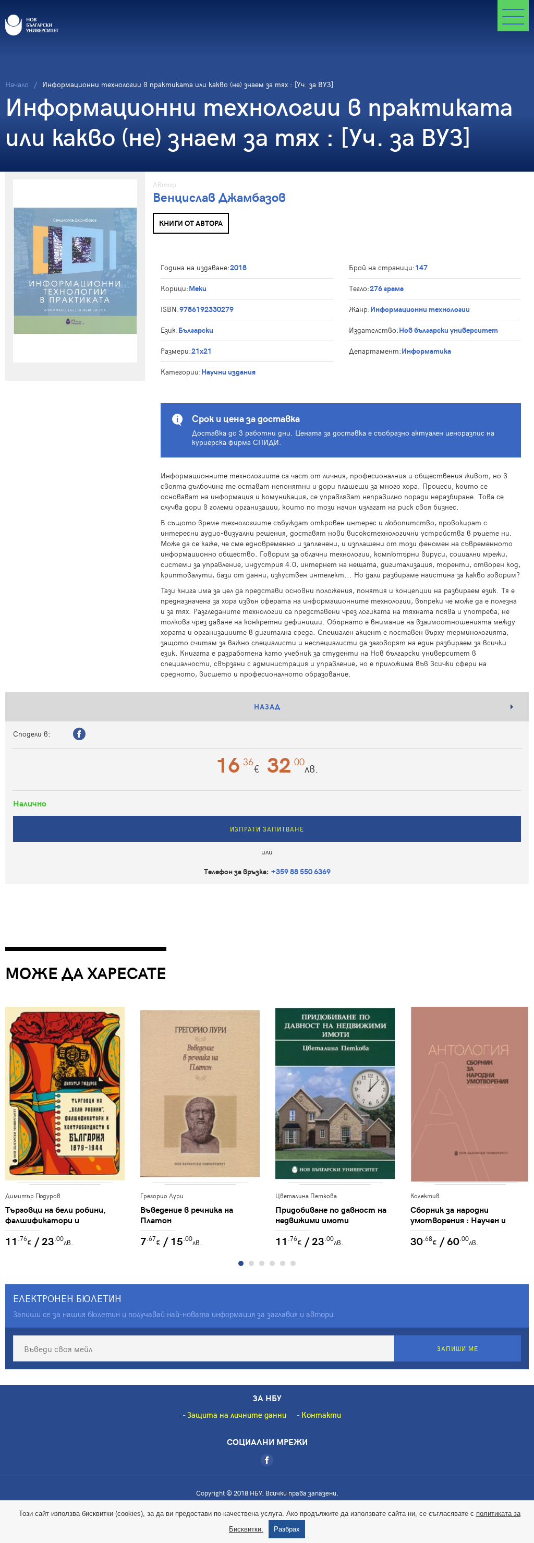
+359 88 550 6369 (301, 871)
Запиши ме (457, 1348)
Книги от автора (191, 223)
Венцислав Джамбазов (219, 197)
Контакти (321, 1414)
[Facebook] (267, 1460)
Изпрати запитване (267, 829)
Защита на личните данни (236, 1414)
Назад (267, 707)
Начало (17, 84)
